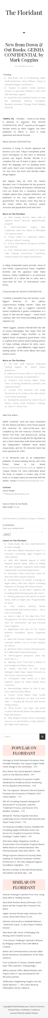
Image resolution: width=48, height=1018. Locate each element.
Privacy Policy (13, 1010)
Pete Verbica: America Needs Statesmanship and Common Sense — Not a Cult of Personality (25, 609)
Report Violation (37, 518)
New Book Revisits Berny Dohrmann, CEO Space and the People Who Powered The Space (22, 905)
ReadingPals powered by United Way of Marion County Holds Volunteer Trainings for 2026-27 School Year (25, 403)
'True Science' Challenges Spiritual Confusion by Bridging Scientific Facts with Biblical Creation (23, 943)
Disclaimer (23, 518)
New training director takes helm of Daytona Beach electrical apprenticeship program (25, 220)
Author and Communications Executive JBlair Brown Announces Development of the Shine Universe (23, 954)
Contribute (25, 1010)
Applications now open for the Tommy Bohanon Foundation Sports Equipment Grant (25, 632)
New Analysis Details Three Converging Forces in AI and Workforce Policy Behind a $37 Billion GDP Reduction (25, 721)
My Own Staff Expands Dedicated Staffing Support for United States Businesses (25, 367)
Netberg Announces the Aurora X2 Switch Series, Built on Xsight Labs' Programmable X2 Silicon (25, 599)
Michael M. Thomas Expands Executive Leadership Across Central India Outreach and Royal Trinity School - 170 (24, 818)
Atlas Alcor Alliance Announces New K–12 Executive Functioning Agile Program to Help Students (25, 553)
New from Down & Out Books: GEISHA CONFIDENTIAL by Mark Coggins (24, 52)
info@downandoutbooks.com (30, 480)
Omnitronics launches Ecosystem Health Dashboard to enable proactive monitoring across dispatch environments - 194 (22, 782)
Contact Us (35, 1010)
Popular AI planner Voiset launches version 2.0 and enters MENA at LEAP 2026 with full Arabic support (25, 91)
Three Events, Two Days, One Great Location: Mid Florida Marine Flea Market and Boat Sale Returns (25, 711)
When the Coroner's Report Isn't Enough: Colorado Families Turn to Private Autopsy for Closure (25, 642)
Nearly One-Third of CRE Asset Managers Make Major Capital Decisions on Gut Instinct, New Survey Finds (25, 671)
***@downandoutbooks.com (16, 494)
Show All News (9, 518)
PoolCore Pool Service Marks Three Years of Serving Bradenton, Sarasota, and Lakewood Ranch (25, 383)
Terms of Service (36, 1006)
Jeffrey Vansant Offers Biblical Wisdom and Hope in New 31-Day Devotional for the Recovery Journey (22, 973)
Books (17, 507)
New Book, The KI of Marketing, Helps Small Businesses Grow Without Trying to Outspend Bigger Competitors (25, 81)
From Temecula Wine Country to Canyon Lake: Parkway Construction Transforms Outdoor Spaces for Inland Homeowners (25, 253)
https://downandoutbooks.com (17, 467)
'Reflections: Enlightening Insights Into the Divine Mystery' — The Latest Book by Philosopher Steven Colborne (22, 984)
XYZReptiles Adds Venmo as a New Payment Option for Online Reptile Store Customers (25, 681)
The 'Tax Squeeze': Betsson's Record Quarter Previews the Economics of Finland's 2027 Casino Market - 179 (24, 793)
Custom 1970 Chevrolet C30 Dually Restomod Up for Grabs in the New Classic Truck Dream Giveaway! (25, 393)
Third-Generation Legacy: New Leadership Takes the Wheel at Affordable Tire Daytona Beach (25, 230)
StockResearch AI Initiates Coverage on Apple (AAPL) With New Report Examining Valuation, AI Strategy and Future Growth (25, 583)
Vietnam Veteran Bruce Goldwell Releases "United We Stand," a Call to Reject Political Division (22, 924)
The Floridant (24, 12)
